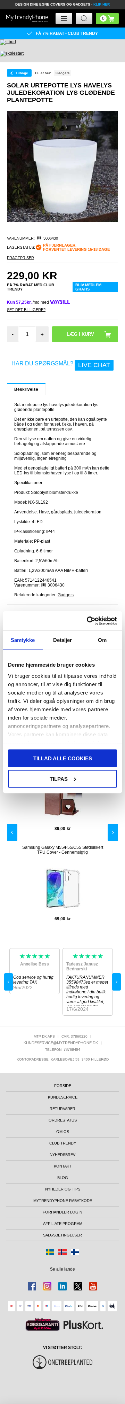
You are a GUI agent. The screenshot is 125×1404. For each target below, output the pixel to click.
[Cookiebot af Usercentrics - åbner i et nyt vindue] (88, 620)
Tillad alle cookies (62, 758)
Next (113, 832)
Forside (62, 1086)
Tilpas (59, 779)
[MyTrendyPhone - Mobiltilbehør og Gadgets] (27, 18)
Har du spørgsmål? (60, 364)
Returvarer (62, 1109)
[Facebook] (32, 1286)
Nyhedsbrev (62, 1155)
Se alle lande (62, 1269)
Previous (12, 832)
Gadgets (66, 594)
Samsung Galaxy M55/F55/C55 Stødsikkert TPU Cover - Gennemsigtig (62, 850)
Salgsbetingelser (62, 1235)
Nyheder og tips (62, 1189)
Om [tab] (102, 640)
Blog (62, 1178)
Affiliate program (62, 1223)
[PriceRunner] (42, 1324)
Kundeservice (62, 1097)
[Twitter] (78, 1286)
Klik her (101, 4)
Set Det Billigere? (26, 310)
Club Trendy (62, 1143)
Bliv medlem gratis (88, 287)
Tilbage (22, 73)
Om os (62, 1132)
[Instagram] (47, 1286)
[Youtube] (93, 1286)
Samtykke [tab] (23, 640)
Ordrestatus (63, 1120)
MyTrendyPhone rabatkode (62, 1201)
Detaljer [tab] (62, 640)
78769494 (72, 1049)
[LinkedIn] (62, 1286)
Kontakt (63, 1166)
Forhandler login (62, 1212)
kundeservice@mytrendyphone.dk (61, 1043)
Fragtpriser (20, 258)
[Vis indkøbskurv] (107, 18)
